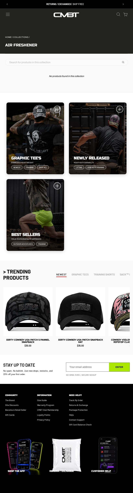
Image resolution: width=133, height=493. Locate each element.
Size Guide (42, 400)
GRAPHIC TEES (80, 274)
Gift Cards (9, 415)
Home (8, 37)
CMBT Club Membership (48, 410)
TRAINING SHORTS (104, 274)
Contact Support (77, 419)
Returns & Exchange (78, 405)
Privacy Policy (43, 419)
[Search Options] (124, 62)
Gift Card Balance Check (80, 424)
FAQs (71, 415)
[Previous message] (7, 4)
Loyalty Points (43, 415)
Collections (21, 37)
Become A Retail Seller (15, 410)
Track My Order (76, 400)
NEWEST (61, 274)
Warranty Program (45, 405)
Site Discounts (11, 405)
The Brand (10, 400)
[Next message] (123, 4)
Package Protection (78, 410)
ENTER (119, 367)
